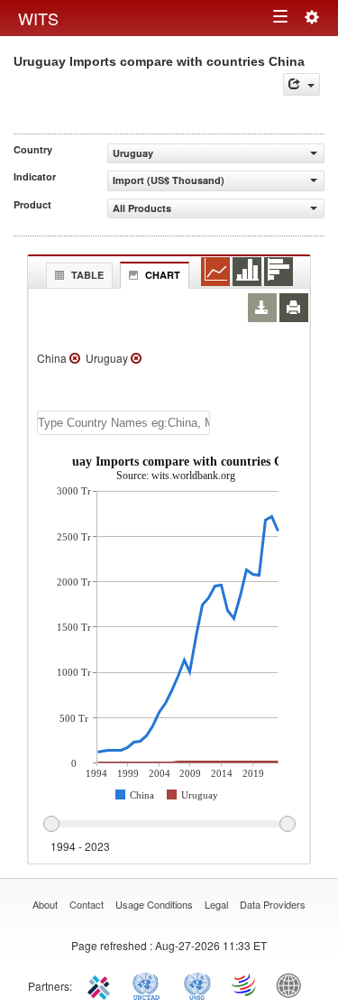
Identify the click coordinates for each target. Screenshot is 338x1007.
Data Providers (273, 904)
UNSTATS (197, 984)
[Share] (301, 84)
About (45, 904)
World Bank (293, 984)
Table (87, 275)
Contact (86, 904)
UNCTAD (150, 984)
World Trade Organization (245, 984)
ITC (102, 984)
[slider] (169, 824)
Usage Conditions (154, 904)
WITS (38, 18)
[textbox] (123, 423)
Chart (162, 275)
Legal (216, 904)
